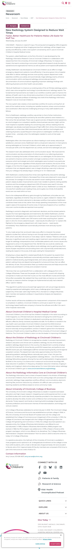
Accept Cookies (55, 544)
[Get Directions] (66, 3)
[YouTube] (45, 472)
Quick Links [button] (45, 501)
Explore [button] (43, 507)
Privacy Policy (47, 539)
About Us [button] (44, 513)
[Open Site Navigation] (69, 3)
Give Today (43, 520)
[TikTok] (39, 472)
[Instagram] (45, 467)
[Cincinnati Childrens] (20, 466)
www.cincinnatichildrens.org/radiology (41, 368)
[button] (63, 3)
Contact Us (25, 26)
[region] (32, 540)
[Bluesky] (50, 467)
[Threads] (55, 467)
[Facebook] (39, 467)
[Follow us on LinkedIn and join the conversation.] (61, 467)
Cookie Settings (40, 543)
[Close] (61, 535)
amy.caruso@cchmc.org (33, 456)
